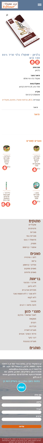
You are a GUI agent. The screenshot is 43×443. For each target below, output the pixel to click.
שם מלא (38, 395)
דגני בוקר (32, 337)
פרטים (38, 416)
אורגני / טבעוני (29, 282)
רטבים (33, 322)
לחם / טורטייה (30, 257)
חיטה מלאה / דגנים (28, 305)
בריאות (35, 279)
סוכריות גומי (31, 236)
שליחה (21, 426)
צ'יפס (34, 261)
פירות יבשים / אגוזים (27, 334)
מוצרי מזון (32, 311)
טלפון (39, 402)
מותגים (35, 348)
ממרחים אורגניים (29, 290)
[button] (7, 15)
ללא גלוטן (32, 286)
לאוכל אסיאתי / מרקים (27, 315)
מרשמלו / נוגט (30, 239)
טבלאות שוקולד (22, 100)
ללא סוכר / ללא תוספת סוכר (24, 293)
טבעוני (33, 301)
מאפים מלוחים (30, 272)
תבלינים (33, 326)
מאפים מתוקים (30, 268)
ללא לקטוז (32, 297)
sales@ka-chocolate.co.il (21, 369)
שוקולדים (5, 100)
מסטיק (33, 243)
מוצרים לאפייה (30, 330)
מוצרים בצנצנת (29, 341)
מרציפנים (32, 228)
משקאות (32, 318)
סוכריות (33, 232)
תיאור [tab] (35, 107)
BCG (30, 100)
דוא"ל (39, 409)
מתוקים (12, 100)
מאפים (35, 254)
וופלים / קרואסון (29, 264)
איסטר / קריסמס (29, 247)
